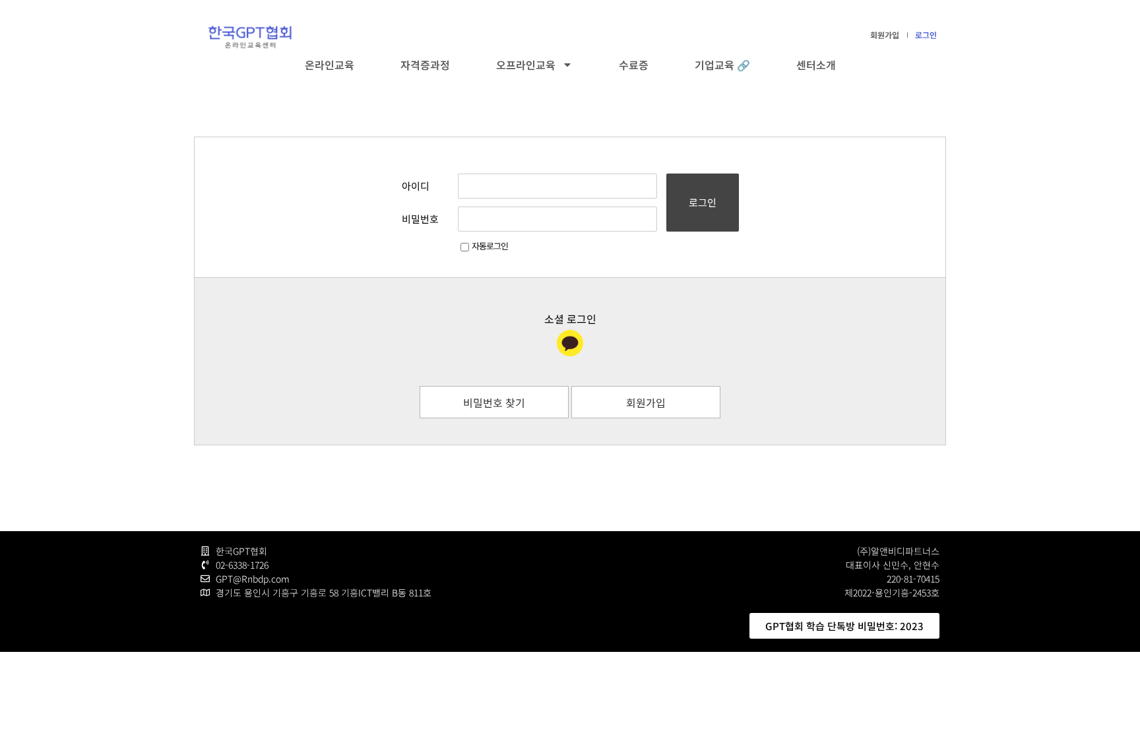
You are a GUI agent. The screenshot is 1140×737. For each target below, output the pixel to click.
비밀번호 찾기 (494, 402)
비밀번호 (420, 219)
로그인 (926, 34)
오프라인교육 (525, 65)
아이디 (415, 186)
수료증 (634, 65)
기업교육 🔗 (722, 65)
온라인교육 (329, 65)
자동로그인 (490, 246)
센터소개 (816, 65)
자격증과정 (425, 65)
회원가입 (884, 34)
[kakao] (570, 343)
